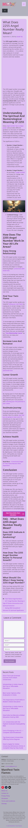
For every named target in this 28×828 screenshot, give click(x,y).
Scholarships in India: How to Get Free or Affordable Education (13, 686)
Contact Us (4, 793)
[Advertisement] (14, 74)
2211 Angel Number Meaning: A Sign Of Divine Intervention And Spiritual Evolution (13, 603)
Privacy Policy (5, 796)
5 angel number (20, 172)
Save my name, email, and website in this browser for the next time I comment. (13, 654)
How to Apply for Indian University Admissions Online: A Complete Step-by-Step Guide (14, 746)
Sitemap (4, 803)
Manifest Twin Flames (16, 825)
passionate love (8, 370)
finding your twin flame (15, 304)
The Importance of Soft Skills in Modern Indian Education (14, 701)
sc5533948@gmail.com (11, 766)
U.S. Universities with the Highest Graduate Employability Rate (14, 724)
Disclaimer (4, 798)
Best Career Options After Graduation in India (12, 694)
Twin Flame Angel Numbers (13, 599)
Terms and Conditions (8, 801)
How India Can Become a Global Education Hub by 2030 (14, 716)
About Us (4, 791)
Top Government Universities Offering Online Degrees (13, 738)
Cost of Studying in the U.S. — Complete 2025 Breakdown (13, 731)
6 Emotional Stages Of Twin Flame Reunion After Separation (13, 463)
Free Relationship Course (14, 333)
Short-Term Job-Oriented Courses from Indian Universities (11, 677)
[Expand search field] (5, 10)
